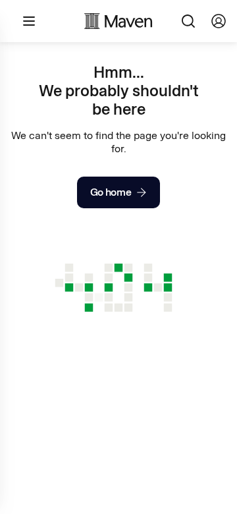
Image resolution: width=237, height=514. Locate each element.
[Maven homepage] (118, 21)
